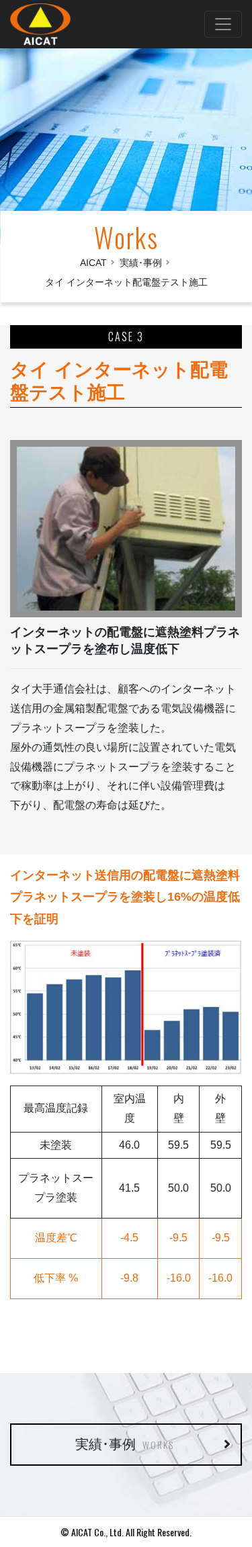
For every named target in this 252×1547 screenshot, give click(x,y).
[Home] (43, 24)
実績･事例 (141, 262)
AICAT (93, 262)
